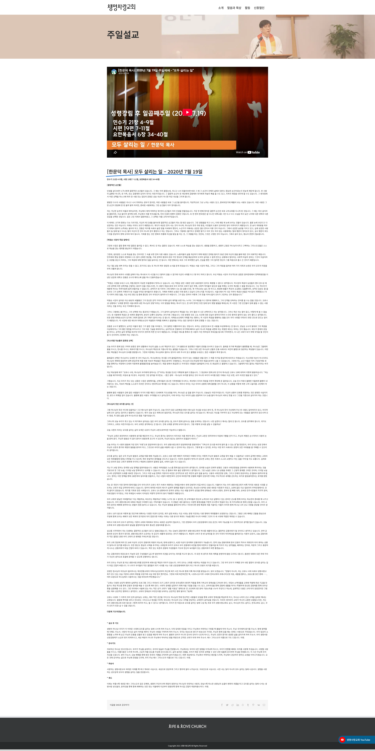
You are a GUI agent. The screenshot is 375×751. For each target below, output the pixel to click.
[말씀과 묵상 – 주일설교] (187, 37)
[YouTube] (342, 740)
